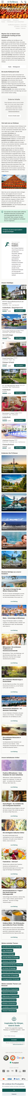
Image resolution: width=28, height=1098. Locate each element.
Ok (14, 1090)
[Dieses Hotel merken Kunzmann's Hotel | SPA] (3, 398)
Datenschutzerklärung (13, 111)
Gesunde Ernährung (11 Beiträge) (11, 972)
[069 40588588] (22, 2)
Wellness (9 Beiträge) (8, 954)
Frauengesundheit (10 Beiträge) (10, 979)
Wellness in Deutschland (9, 1000)
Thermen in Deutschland (9, 1010)
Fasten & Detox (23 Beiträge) (10, 975)
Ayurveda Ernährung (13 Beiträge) (11, 946)
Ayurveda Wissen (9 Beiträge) (10, 957)
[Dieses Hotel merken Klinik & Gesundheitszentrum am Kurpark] (3, 286)
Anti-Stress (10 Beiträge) (9, 968)
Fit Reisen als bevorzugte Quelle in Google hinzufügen (12, 230)
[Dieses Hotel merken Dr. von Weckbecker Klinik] (3, 370)
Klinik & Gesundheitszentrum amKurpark (13, 302)
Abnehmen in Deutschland (9, 992)
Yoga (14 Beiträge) (7, 950)
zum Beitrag (14, 601)
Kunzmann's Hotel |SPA (12, 413)
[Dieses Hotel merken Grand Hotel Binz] (3, 343)
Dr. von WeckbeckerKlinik (13, 386)
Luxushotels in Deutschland (9, 1007)
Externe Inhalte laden (14, 115)
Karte (9, 67)
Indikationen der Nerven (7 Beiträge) (12, 964)
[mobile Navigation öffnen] (2, 1)
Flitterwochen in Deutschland (10, 996)
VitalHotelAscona (8, 440)
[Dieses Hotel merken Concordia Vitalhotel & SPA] (3, 315)
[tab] (11, 298)
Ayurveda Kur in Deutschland (10, 989)
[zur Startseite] (12, 2)
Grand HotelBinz (7, 358)
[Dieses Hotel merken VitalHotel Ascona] (3, 425)
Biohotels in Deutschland (9, 1003)
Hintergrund (16, 67)
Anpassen (14, 1094)
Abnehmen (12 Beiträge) (8, 961)
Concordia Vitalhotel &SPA (13, 331)
